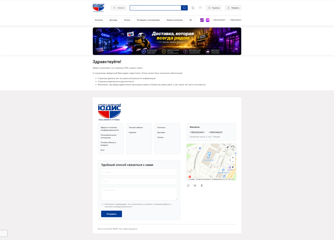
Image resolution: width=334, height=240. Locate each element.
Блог (103, 150)
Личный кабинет (136, 127)
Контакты (99, 20)
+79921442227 (235, 20)
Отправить (112, 214)
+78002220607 (219, 20)
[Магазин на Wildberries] (207, 20)
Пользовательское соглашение (108, 136)
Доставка (113, 20)
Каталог (121, 8)
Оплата (127, 20)
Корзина (132, 132)
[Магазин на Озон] (202, 20)
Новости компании (175, 20)
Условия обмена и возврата (108, 143)
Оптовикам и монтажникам (148, 20)
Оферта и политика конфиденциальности (110, 128)
